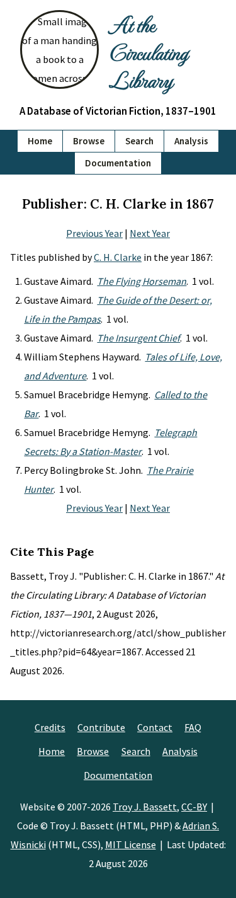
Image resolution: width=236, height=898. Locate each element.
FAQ (192, 727)
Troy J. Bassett (145, 806)
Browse (88, 141)
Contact (154, 727)
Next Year (150, 233)
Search (139, 141)
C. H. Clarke (118, 257)
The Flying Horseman (141, 281)
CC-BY (194, 806)
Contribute (101, 727)
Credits (50, 727)
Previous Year (94, 233)
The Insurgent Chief (138, 337)
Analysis (191, 141)
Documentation (118, 163)
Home (40, 141)
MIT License (130, 844)
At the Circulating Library (148, 51)
